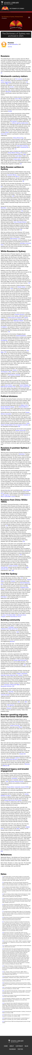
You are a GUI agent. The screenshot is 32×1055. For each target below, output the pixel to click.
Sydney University (13, 565)
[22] (2, 584)
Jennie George (26, 490)
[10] (21, 230)
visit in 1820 (18, 98)
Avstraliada (14, 778)
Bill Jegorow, (6, 495)
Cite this (10, 46)
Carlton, (8, 675)
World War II (22, 454)
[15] (5, 352)
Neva (2, 80)
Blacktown (13, 675)
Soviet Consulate (5, 694)
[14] (9, 331)
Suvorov (12, 86)
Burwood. (12, 641)
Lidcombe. (11, 691)
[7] (1, 186)
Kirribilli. (10, 111)
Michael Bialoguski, (25, 582)
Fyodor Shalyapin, (24, 385)
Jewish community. (15, 725)
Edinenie (9, 708)
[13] (12, 288)
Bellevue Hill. (6, 765)
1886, (24, 154)
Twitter (20, 1049)
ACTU (2, 493)
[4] (21, 152)
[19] (21, 554)
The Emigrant (4, 371)
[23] (17, 632)
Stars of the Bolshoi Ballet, (9, 615)
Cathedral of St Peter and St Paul (9, 628)
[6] (23, 181)
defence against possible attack (20, 123)
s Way (9, 371)
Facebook (12, 1049)
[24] (25, 665)
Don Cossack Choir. (25, 386)
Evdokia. (13, 581)
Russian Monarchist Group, (7, 406)
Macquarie (8, 91)
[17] (7, 525)
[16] (19, 426)
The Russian (11, 375)
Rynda (7, 132)
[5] (21, 163)
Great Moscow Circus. (15, 616)
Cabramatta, (24, 673)
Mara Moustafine (13, 44)
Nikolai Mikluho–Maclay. (14, 152)
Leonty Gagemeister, (6, 82)
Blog (26, 1046)
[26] (7, 781)
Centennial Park (25, 147)
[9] (22, 211)
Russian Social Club (20, 430)
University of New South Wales (12, 684)
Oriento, (15, 370)
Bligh (7, 83)
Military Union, (24, 405)
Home (6, 1046)
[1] (1, 73)
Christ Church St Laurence (14, 317)
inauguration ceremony (22, 145)
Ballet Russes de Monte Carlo (8, 386)
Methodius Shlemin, (19, 320)
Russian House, (21, 287)
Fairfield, (19, 673)
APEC (18, 828)
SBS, (26, 701)
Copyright (19, 1046)
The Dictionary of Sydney (8, 16)
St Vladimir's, (4, 327)
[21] (22, 578)
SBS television (10, 705)
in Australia (17, 375)
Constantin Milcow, (12, 175)
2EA (19, 701)
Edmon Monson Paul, (18, 137)
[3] (15, 148)
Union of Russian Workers (20, 222)
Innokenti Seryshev (19, 314)
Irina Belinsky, (4, 340)
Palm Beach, (4, 597)
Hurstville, (3, 675)
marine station (17, 159)
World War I (4, 208)
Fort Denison (14, 121)
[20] (13, 570)
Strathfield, (11, 627)
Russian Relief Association (20, 660)
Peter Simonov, (14, 238)
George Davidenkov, (21, 335)
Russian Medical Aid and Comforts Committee (16, 425)
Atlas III (17, 176)
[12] (29, 283)
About (12, 1046)
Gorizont (17, 757)
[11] (19, 238)
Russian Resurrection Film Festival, (13, 800)
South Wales (18, 156)
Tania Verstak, (4, 567)
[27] (2, 851)
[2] (27, 82)
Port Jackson (19, 79)
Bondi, (20, 727)
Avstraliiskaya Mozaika (11, 759)
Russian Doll (22, 753)
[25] (13, 686)
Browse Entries (19, 16)
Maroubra (27, 764)
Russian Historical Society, (17, 781)
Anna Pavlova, (9, 385)
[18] (24, 541)
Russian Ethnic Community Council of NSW (18, 787)
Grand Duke (4, 134)
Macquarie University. (6, 686)
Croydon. (20, 675)
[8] (13, 196)
